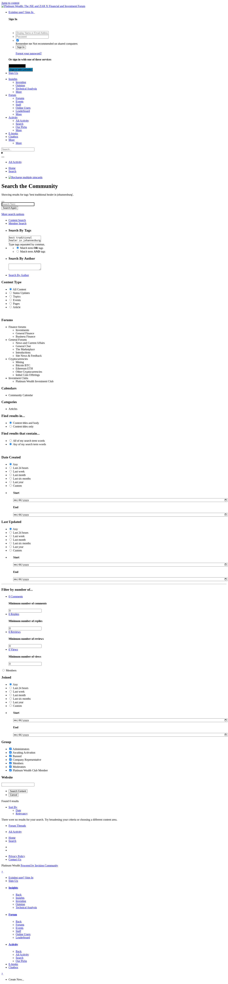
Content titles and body (26, 422)
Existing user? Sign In (22, 12)
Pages (16, 303)
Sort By (13, 807)
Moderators (19, 766)
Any (15, 464)
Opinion (20, 85)
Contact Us (15, 859)
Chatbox (13, 136)
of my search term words (29, 440)
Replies (14, 614)
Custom (17, 485)
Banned (17, 756)
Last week (19, 471)
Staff (18, 104)
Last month (19, 475)
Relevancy (22, 813)
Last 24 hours (20, 467)
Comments (16, 596)
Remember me (24, 43)
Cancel (13, 795)
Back (19, 894)
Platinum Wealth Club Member (30, 770)
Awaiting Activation (24, 752)
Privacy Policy (17, 856)
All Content (19, 289)
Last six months (22, 478)
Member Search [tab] (17, 223)
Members (11, 670)
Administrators (21, 749)
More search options (12, 214)
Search (19, 123)
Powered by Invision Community (39, 865)
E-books (13, 133)
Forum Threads (17, 825)
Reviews (14, 631)
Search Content (18, 791)
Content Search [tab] (17, 220)
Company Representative (27, 759)
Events (19, 101)
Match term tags (31, 247)
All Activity (22, 120)
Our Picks (21, 127)
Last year (18, 482)
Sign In (20, 47)
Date (18, 810)
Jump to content (10, 2)
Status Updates (21, 292)
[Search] (2, 157)
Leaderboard (23, 111)
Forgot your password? (29, 53)
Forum (12, 95)
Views (13, 649)
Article (16, 307)
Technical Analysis (26, 88)
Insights (13, 79)
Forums (20, 98)
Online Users (23, 107)
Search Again (10, 208)
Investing (21, 82)
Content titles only (23, 426)
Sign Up (13, 73)
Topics (16, 296)
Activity (13, 117)
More (19, 91)
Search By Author (19, 275)
